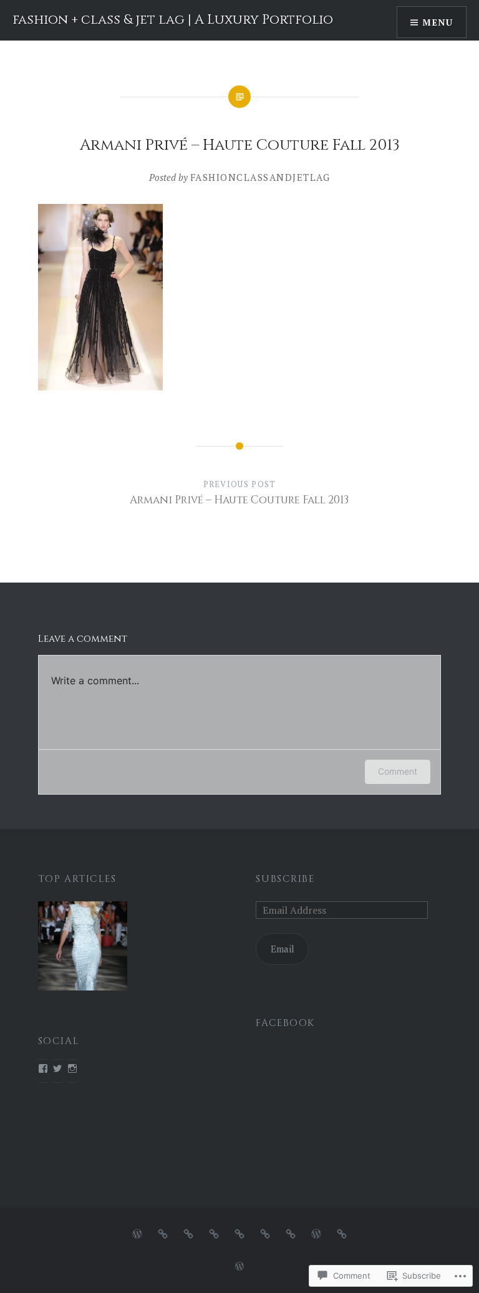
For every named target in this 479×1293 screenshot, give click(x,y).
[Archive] (316, 1232)
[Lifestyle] (265, 1232)
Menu (437, 22)
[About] (342, 1232)
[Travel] (239, 1232)
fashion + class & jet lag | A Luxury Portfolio (172, 20)
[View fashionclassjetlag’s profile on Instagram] (72, 1068)
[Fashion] (163, 1232)
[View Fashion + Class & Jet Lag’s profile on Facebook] (43, 1068)
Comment (397, 771)
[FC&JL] (137, 1232)
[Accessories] (188, 1232)
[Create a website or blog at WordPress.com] (239, 1266)
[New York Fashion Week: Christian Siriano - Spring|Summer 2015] (82, 948)
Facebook (285, 1023)
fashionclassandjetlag (260, 177)
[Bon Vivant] (290, 1232)
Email (282, 948)
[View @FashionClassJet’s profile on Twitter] (57, 1068)
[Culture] (214, 1232)
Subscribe (285, 879)
